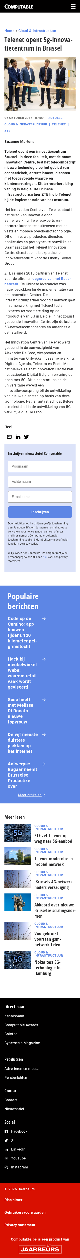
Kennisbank (14, 1016)
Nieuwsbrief (14, 1109)
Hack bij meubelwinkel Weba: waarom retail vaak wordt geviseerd (22, 673)
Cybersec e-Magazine (22, 1043)
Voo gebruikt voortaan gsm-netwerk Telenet (49, 939)
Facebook (19, 1131)
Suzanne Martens (19, 142)
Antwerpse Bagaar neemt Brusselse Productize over (22, 775)
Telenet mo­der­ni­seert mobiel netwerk (54, 861)
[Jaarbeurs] (40, 1247)
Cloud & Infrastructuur (37, 31)
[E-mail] (9, 437)
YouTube (18, 1158)
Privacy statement (19, 1225)
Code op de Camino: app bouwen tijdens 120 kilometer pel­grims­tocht (22, 632)
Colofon (11, 1034)
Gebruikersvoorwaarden (25, 1212)
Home (9, 31)
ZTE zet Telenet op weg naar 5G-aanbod (53, 838)
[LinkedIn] (18, 437)
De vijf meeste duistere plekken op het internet (23, 743)
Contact (11, 1100)
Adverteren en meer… (21, 1069)
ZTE (7, 131)
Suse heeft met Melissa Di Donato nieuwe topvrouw (21, 711)
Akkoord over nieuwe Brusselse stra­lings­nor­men (55, 910)
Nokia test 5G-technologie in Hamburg (47, 967)
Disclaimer (13, 1200)
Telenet (59, 124)
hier (45, 557)
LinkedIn (18, 1149)
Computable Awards (21, 1025)
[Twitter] (26, 437)
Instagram (19, 1167)
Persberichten (15, 1078)
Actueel (55, 118)
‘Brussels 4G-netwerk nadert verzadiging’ (53, 884)
